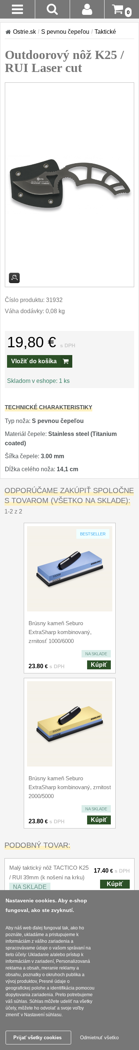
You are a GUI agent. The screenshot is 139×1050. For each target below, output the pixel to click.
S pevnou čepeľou (65, 32)
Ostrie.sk (24, 32)
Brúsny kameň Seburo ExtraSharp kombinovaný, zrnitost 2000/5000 (70, 787)
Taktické (105, 32)
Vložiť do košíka (34, 361)
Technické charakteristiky (48, 407)
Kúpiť (99, 665)
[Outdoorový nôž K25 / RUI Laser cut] (69, 184)
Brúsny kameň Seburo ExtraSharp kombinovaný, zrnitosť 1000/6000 (60, 632)
